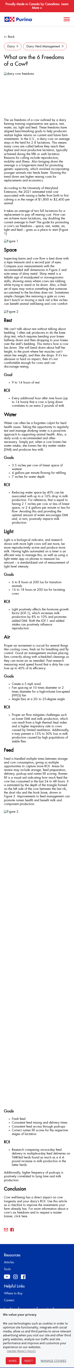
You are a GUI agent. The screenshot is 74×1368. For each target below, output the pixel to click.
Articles (9, 1262)
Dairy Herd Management (43, 46)
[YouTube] (7, 1276)
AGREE (13, 1360)
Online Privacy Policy (21, 1351)
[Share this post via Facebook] (12, 1229)
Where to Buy (13, 1293)
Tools (7, 1269)
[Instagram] (15, 1276)
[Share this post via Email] (6, 1229)
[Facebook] (23, 1276)
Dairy (11, 46)
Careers (9, 1300)
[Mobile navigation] (66, 19)
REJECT (28, 1360)
